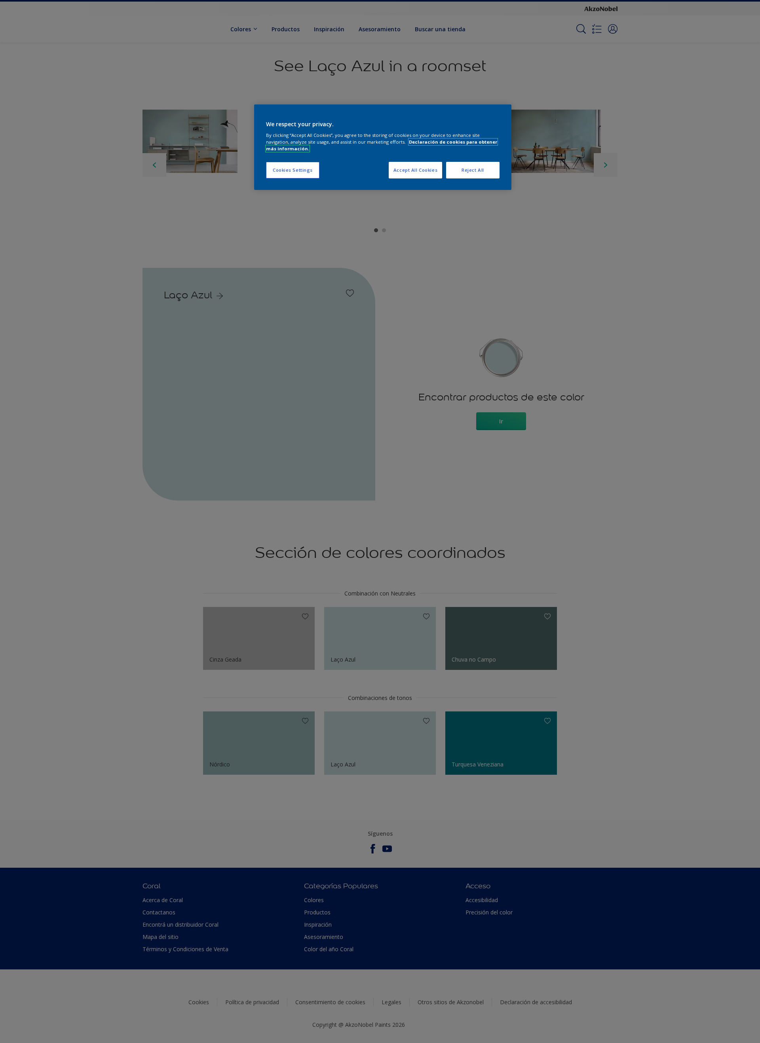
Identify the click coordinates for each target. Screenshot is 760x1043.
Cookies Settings (293, 170)
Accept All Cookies (415, 170)
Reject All (473, 170)
